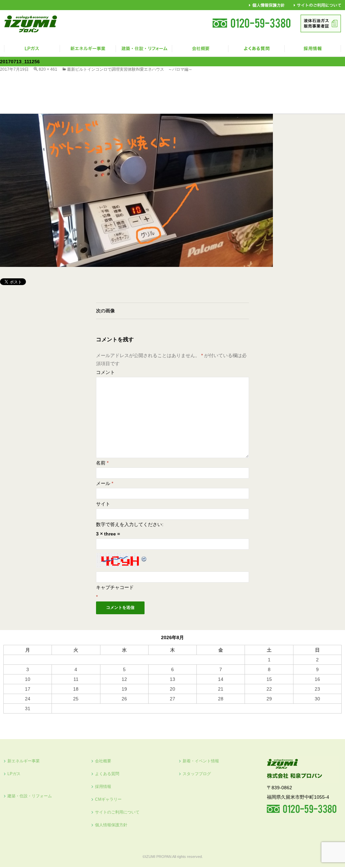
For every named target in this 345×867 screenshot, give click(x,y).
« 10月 (10, 716)
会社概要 (103, 761)
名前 (102, 462)
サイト (103, 504)
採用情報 (103, 786)
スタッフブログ (197, 773)
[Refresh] (144, 557)
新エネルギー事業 (23, 761)
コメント (105, 372)
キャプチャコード (115, 587)
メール (104, 483)
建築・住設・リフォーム (29, 796)
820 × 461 (48, 69)
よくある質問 (107, 773)
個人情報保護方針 (111, 825)
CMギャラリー (108, 799)
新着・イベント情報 (201, 761)
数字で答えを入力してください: (129, 524)
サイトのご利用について (117, 812)
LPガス (14, 773)
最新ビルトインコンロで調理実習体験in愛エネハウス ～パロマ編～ (129, 69)
